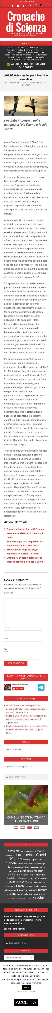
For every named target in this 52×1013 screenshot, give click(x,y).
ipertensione (37, 867)
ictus (13, 867)
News (27, 85)
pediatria (35, 878)
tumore (20, 886)
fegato (44, 864)
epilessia (38, 864)
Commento (7, 594)
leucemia (13, 871)
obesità (10, 878)
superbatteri (11, 886)
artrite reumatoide (28, 851)
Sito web (6, 650)
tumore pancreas (15, 898)
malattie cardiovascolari (30, 871)
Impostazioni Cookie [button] (26, 991)
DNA (19, 864)
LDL (44, 867)
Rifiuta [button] (26, 987)
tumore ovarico (39, 894)
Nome (6, 627)
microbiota (34, 875)
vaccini (38, 897)
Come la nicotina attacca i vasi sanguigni (26, 819)
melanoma (25, 875)
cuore (18, 859)
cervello (39, 851)
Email (6, 638)
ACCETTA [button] (26, 1002)
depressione (37, 859)
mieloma (42, 875)
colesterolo (9, 855)
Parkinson (24, 878)
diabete (11, 863)
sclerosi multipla (36, 882)
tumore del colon (24, 894)
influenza (28, 867)
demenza (26, 860)
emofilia (31, 864)
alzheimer (14, 851)
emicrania (24, 864)
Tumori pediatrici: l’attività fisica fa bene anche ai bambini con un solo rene (26, 533)
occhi (17, 878)
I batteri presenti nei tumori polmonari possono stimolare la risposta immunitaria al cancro (26, 709)
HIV (8, 867)
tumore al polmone (27, 890)
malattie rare (13, 874)
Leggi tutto (35, 976)
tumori (27, 898)
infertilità (19, 867)
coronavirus (25, 854)
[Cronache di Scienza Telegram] (41, 690)
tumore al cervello (32, 886)
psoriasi (43, 879)
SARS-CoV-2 (17, 882)
